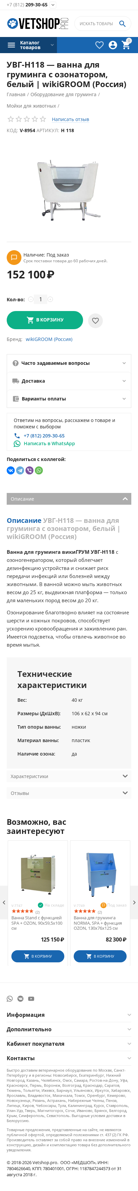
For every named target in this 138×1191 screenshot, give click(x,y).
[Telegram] (20, 470)
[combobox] (102, 23)
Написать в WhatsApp (49, 443)
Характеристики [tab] (29, 776)
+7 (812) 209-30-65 (44, 435)
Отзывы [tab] (20, 793)
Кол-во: (16, 299)
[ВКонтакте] (11, 470)
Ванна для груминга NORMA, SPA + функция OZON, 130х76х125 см (98, 923)
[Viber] (29, 470)
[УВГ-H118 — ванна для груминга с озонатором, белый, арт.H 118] (69, 190)
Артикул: (48, 130)
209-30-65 (27, 5)
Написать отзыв (70, 119)
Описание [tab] (22, 499)
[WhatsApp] (39, 470)
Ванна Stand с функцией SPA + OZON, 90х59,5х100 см (36, 923)
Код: (12, 130)
